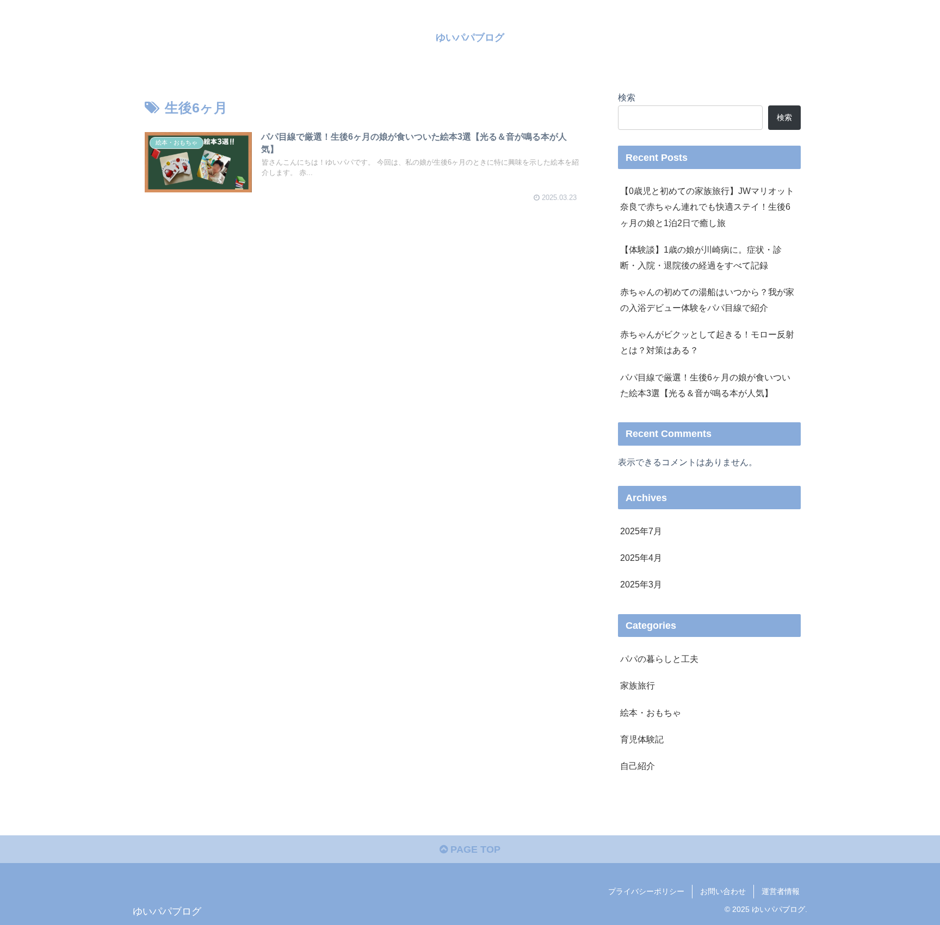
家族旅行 (637, 685)
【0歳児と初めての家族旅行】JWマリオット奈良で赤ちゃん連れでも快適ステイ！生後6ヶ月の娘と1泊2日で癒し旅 (707, 206)
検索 (626, 97)
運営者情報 (781, 891)
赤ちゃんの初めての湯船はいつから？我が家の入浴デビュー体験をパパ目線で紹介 (707, 299)
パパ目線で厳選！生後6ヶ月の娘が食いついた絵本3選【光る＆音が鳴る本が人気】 (705, 385)
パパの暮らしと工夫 (659, 659)
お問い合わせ (723, 891)
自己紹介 (637, 766)
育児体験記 (642, 739)
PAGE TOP (474, 849)
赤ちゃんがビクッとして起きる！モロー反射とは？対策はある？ (707, 342)
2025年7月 (641, 531)
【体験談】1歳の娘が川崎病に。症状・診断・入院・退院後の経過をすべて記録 (701, 257)
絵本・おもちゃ (650, 712)
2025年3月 (641, 584)
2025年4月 (641, 557)
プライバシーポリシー (646, 891)
